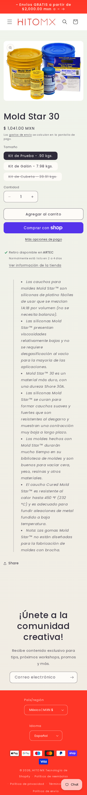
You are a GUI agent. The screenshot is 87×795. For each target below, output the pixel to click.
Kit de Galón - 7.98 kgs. (30, 166)
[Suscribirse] (71, 677)
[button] (9, 21)
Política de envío (45, 791)
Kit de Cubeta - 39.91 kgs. (35, 177)
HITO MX (38, 770)
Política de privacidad (27, 784)
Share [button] (13, 563)
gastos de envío (20, 135)
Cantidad (11, 187)
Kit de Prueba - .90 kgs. (30, 155)
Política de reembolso (51, 776)
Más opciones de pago (43, 239)
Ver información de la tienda (35, 265)
